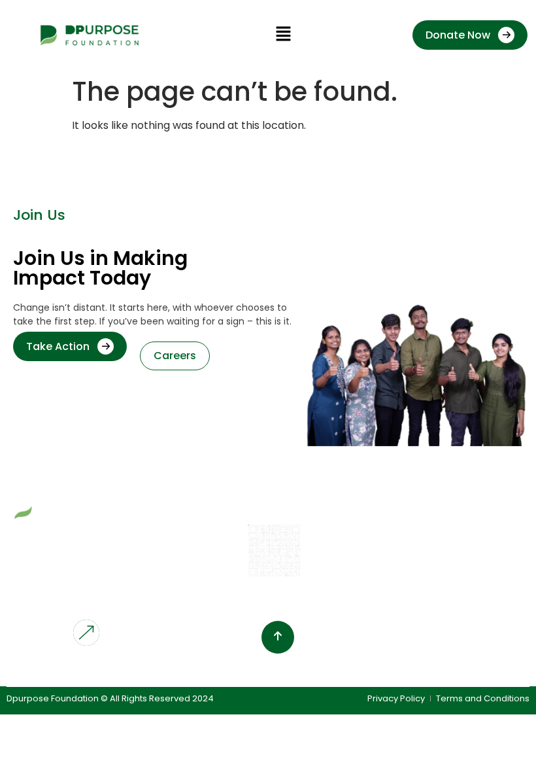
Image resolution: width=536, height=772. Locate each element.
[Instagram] (50, 669)
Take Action (58, 346)
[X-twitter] (103, 669)
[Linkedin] (77, 669)
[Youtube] (23, 669)
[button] (283, 35)
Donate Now (458, 35)
